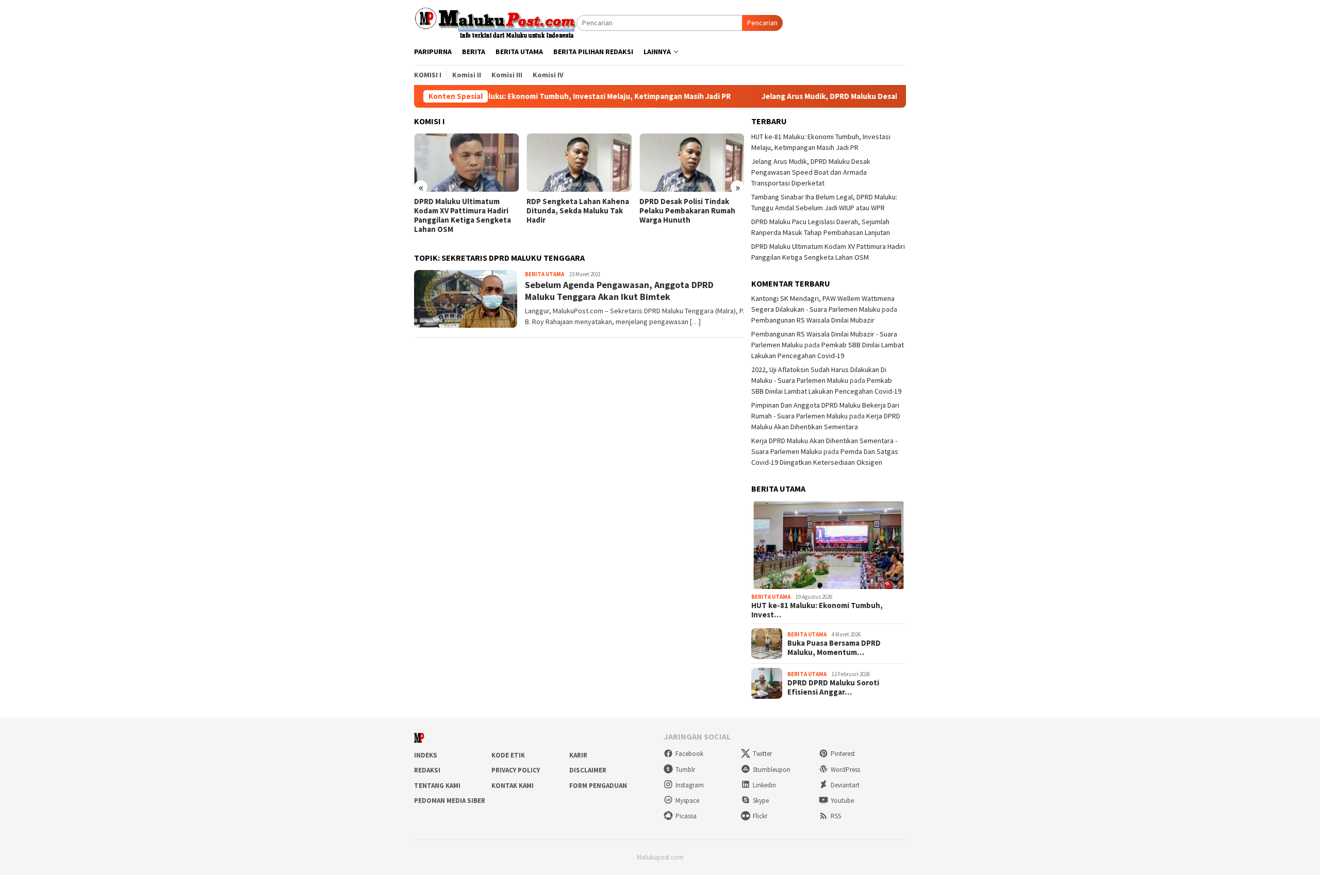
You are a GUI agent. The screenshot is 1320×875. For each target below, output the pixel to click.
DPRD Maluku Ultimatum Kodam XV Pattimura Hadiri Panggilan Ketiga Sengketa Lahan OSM (462, 215)
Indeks (425, 755)
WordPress (845, 769)
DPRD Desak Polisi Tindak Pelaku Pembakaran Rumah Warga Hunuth (687, 211)
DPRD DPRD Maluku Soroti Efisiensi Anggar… (833, 687)
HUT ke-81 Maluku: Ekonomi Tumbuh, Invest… (817, 610)
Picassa (686, 816)
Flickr (760, 816)
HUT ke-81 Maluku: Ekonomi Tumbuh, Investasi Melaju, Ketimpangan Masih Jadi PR (544, 96)
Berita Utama (544, 274)
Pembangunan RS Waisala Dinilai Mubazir (812, 320)
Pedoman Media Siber (449, 800)
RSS (836, 816)
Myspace (687, 800)
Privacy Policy (515, 770)
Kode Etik (508, 755)
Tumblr (685, 769)
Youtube (842, 800)
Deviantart (845, 785)
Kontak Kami (512, 785)
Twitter (762, 753)
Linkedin (764, 785)
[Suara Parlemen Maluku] (495, 22)
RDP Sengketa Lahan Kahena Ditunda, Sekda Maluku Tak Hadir (577, 211)
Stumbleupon (771, 769)
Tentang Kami (437, 785)
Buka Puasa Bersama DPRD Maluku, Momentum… (834, 647)
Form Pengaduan (598, 785)
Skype (761, 800)
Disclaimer (587, 770)
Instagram (689, 785)
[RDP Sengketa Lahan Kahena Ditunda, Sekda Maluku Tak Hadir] (578, 162)
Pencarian (762, 22)
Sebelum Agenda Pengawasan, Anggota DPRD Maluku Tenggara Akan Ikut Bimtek (619, 290)
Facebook (689, 753)
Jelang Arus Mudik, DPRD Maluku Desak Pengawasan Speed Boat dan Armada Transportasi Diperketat (810, 172)
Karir (578, 755)
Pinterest (843, 753)
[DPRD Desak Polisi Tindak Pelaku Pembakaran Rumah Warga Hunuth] (691, 162)
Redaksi (427, 770)
